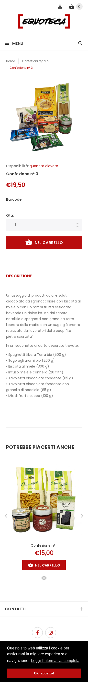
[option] (44, 116)
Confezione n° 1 (44, 545)
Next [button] (82, 516)
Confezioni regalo (35, 61)
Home (10, 61)
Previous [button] (6, 516)
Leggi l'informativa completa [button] (55, 661)
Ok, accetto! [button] (44, 673)
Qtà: (10, 215)
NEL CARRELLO (49, 242)
